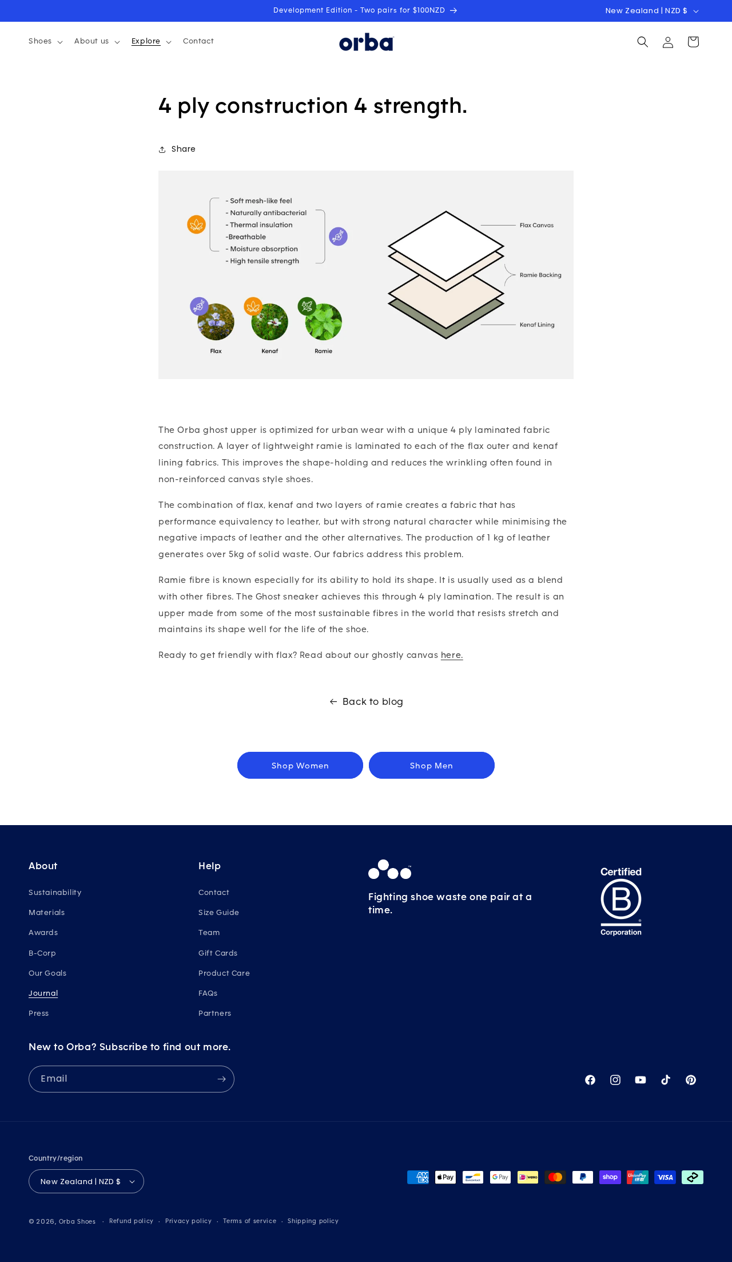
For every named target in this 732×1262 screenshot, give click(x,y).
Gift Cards (218, 953)
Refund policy (131, 1221)
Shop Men (431, 765)
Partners (215, 1013)
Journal (43, 993)
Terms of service (249, 1221)
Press (39, 1013)
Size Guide (219, 912)
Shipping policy (313, 1221)
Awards (43, 932)
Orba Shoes (77, 1221)
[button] (44, 41)
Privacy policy (188, 1221)
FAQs (207, 993)
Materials (47, 912)
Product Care (224, 973)
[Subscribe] (221, 1079)
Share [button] (184, 149)
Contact (213, 892)
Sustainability (55, 892)
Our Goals (47, 973)
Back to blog (373, 701)
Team (209, 932)
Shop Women (300, 765)
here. (452, 654)
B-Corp (43, 953)
